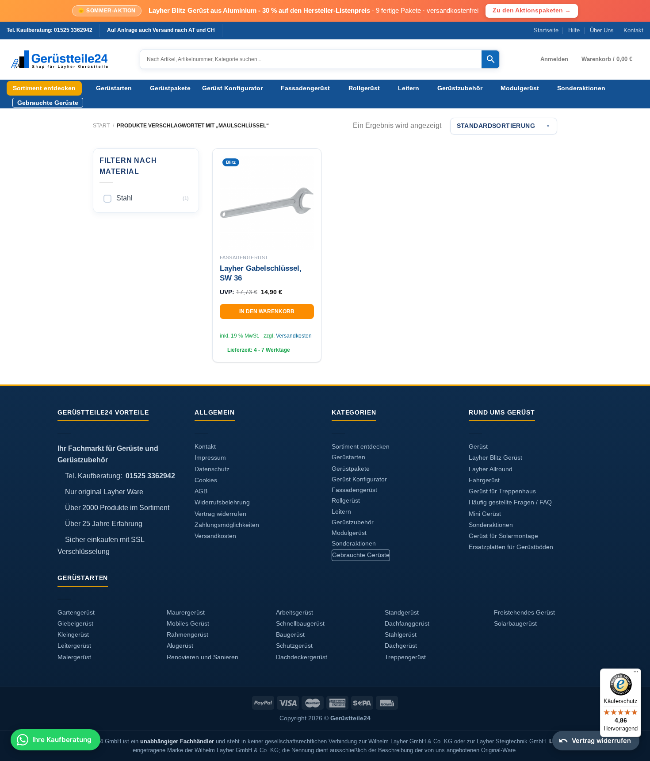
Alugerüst (180, 645)
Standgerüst (402, 612)
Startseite (546, 30)
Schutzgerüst (294, 645)
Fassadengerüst (305, 88)
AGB (201, 491)
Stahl (124, 198)
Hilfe (574, 30)
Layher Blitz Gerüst (495, 457)
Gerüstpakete (170, 88)
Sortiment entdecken (44, 88)
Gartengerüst (76, 612)
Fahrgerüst (484, 480)
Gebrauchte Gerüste (47, 102)
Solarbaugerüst (515, 623)
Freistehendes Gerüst (524, 612)
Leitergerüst (74, 645)
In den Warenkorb (266, 311)
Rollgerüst (364, 88)
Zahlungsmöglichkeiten (227, 525)
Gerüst (478, 446)
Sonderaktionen (581, 88)
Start (101, 126)
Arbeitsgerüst (294, 612)
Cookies (206, 480)
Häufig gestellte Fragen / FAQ (510, 502)
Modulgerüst (520, 88)
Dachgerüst (401, 645)
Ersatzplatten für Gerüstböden (511, 547)
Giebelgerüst (75, 623)
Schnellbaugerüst (300, 623)
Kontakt (633, 30)
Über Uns (602, 30)
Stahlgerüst (401, 634)
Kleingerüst (73, 634)
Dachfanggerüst (407, 623)
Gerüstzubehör (459, 88)
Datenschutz (212, 469)
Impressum (210, 457)
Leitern (408, 88)
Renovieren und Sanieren (202, 657)
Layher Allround (490, 469)
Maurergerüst (186, 612)
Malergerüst (74, 657)
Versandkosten (294, 336)
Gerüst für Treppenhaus (502, 491)
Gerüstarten (114, 88)
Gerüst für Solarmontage (503, 536)
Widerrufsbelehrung (222, 502)
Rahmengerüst (187, 634)
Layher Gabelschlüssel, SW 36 (261, 273)
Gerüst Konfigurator (232, 88)
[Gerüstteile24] (66, 59)
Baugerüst (290, 634)
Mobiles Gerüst (188, 623)
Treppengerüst (405, 657)
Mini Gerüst (485, 514)
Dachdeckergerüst (301, 657)
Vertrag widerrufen (220, 514)
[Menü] (636, 674)
